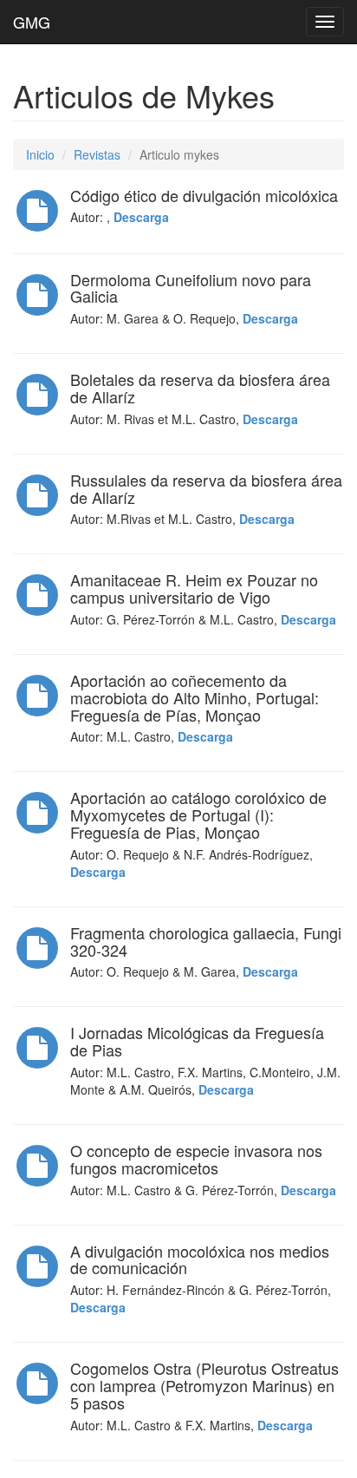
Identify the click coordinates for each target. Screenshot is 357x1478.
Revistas (97, 154)
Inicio (40, 154)
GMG (31, 21)
